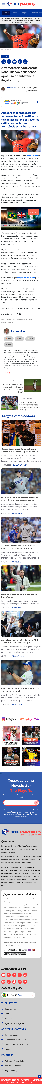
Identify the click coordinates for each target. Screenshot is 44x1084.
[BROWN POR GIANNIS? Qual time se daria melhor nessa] (31, 735)
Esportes (15, 12)
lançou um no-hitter (26, 277)
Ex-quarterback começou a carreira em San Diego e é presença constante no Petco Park (20, 602)
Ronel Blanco (32, 156)
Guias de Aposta (12, 1035)
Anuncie (8, 1018)
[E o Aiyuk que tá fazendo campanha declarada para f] (11, 735)
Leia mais (7, 373)
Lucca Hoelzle (17, 607)
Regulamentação (12, 1070)
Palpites (25, 12)
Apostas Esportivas (13, 1029)
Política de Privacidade (14, 1061)
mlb (5, 56)
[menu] (3, 4)
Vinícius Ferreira (18, 656)
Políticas (7, 1055)
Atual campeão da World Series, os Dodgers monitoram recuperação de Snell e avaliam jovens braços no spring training (19, 507)
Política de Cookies (13, 1066)
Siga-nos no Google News (16, 1023)
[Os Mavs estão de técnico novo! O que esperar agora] (31, 756)
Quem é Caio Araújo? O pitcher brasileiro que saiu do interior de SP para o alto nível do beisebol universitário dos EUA (19, 452)
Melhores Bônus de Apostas (17, 1044)
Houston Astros (8, 319)
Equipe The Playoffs (20, 465)
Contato (8, 1014)
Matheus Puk (11, 87)
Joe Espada (22, 319)
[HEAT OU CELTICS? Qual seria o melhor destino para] (11, 756)
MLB (7, 12)
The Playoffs (9, 1003)
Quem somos (10, 1009)
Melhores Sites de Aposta (15, 1040)
